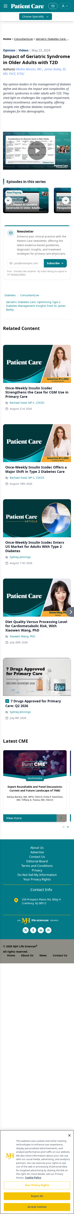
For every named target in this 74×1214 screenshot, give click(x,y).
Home (7, 39)
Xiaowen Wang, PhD (22, 636)
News (43, 955)
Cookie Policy (33, 1177)
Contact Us (37, 857)
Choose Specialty (33, 16)
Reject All (37, 1196)
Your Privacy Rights (37, 879)
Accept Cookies (37, 1207)
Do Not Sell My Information (37, 875)
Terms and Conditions (37, 866)
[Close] (69, 1135)
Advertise (37, 852)
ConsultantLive (23, 39)
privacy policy (18, 274)
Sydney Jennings (20, 557)
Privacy (37, 870)
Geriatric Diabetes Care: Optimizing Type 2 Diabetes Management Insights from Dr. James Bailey (36, 305)
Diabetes (10, 295)
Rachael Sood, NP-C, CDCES (27, 402)
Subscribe (53, 263)
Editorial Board (37, 861)
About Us (37, 848)
